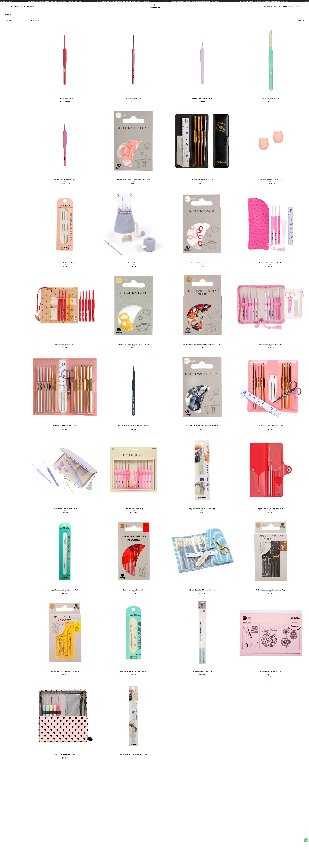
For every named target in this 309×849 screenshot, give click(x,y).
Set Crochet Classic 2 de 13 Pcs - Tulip (271, 425)
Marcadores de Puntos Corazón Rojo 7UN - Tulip (202, 263)
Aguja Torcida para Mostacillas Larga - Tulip (64, 590)
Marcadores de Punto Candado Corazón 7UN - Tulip (133, 180)
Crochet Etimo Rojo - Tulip (65, 98)
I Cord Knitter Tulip (133, 263)
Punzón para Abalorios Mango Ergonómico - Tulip (133, 425)
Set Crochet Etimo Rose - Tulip (133, 508)
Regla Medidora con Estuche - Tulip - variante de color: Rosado (270, 676)
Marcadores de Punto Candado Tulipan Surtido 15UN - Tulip (202, 344)
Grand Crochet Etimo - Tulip (270, 98)
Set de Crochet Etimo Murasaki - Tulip (65, 508)
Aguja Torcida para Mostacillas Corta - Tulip (133, 671)
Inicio (6, 20)
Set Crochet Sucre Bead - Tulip (65, 754)
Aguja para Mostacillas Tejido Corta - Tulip (202, 508)
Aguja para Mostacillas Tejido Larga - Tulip (133, 754)
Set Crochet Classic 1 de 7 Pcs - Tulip (202, 180)
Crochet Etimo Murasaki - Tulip (202, 98)
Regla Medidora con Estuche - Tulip (271, 671)
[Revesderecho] (154, 6)
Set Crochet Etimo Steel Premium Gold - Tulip (202, 590)
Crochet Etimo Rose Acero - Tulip (64, 180)
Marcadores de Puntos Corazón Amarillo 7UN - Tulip (133, 344)
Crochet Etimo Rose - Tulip (133, 98)
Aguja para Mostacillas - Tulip (65, 263)
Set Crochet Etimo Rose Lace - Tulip (270, 344)
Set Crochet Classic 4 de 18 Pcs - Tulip (65, 425)
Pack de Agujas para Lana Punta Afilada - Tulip (270, 590)
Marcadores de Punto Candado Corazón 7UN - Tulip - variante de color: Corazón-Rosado (133, 185)
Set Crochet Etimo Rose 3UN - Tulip (270, 263)
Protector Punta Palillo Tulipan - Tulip (270, 180)
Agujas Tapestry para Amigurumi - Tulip (270, 508)
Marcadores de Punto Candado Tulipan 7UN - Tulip (202, 425)
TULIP (64, 99)
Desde (65, 102)
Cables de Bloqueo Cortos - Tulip (202, 671)
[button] (7, 6)
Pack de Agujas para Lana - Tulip (133, 590)
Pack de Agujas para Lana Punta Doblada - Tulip (65, 671)
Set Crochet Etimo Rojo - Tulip (64, 344)
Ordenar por (34, 20)
